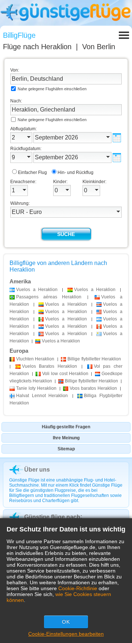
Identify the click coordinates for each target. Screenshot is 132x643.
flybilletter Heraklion (94, 359)
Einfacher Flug (32, 172)
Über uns (37, 469)
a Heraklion (37, 289)
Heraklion (35, 359)
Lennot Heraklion (42, 395)
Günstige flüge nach (52, 517)
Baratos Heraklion (49, 366)
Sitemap (66, 448)
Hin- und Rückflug (76, 172)
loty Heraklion (36, 388)
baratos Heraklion (93, 388)
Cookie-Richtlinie (77, 588)
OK (66, 622)
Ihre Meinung (66, 437)
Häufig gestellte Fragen (66, 426)
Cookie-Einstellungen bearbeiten (66, 634)
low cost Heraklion (65, 373)
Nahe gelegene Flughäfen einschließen (52, 89)
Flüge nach (37, 47)
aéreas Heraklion (48, 296)
